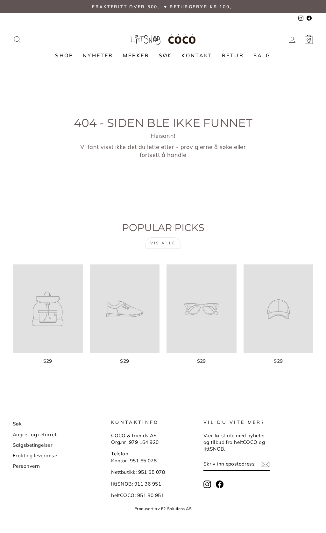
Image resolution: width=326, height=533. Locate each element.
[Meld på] (265, 464)
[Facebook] (219, 484)
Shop (64, 55)
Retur (233, 55)
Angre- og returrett (35, 434)
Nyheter (98, 55)
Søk (165, 55)
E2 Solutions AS (176, 508)
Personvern (26, 466)
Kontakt (196, 55)
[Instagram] (207, 484)
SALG (262, 55)
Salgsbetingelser (33, 445)
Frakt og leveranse (35, 455)
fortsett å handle (163, 154)
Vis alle (163, 243)
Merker (136, 55)
